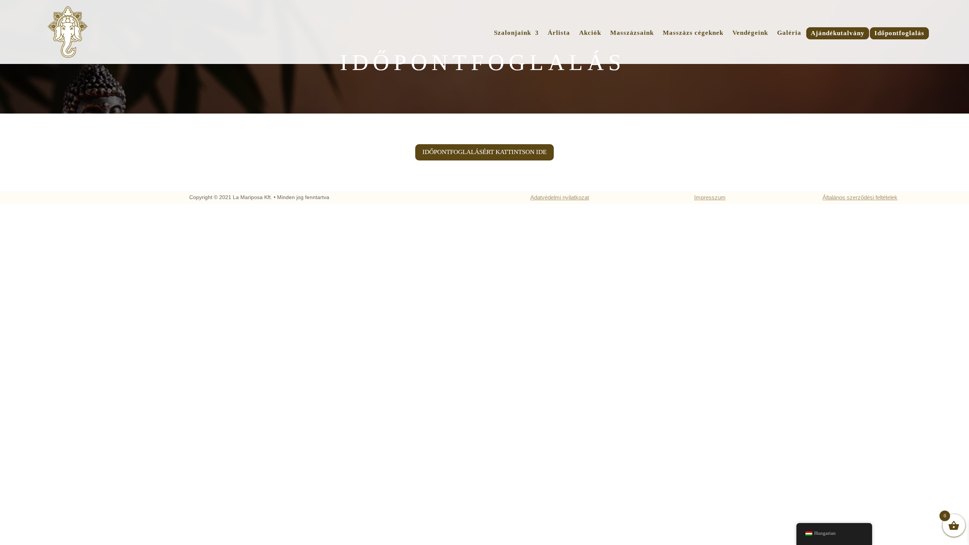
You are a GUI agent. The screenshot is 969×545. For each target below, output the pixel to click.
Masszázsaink (632, 33)
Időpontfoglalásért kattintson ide (484, 152)
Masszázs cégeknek (693, 33)
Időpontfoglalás (899, 34)
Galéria (789, 33)
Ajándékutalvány (838, 34)
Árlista (559, 33)
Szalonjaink (512, 33)
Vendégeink (750, 33)
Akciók (590, 33)
